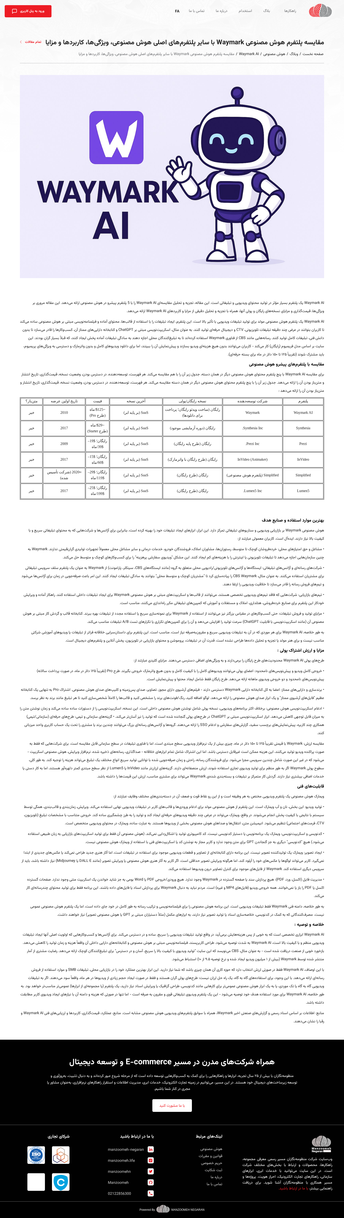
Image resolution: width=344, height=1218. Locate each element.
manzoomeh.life (121, 1161)
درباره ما (221, 11)
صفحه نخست (313, 54)
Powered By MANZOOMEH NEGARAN (172, 1209)
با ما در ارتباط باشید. (293, 1189)
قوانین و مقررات (210, 1156)
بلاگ (266, 11)
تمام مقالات (32, 42)
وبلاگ (294, 54)
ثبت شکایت (213, 1170)
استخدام (245, 11)
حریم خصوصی (211, 1163)
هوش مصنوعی (274, 54)
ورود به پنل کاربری (31, 11)
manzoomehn (119, 1172)
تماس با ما (197, 11)
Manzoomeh (118, 1183)
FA (177, 12)
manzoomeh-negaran (126, 1150)
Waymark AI (249, 54)
